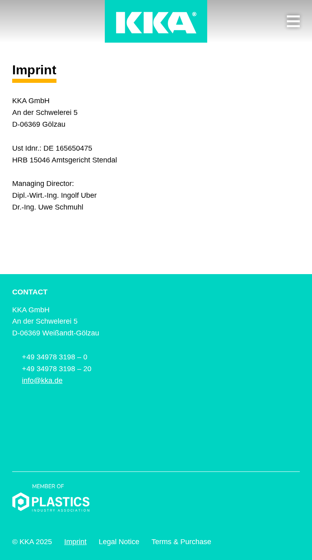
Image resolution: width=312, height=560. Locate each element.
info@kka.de (42, 380)
